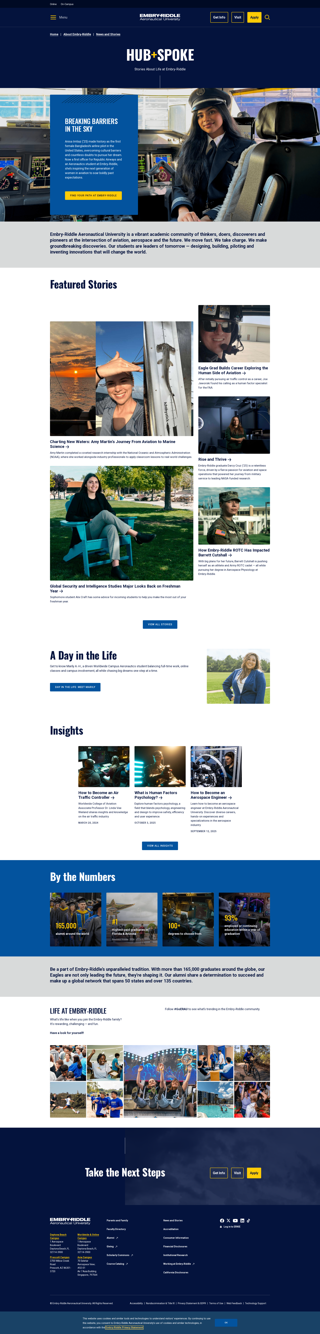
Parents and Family (117, 1220)
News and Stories (108, 34)
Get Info (219, 17)
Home (54, 34)
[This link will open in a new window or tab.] (222, 1220)
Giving (110, 1246)
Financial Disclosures (175, 1246)
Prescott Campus (60, 1257)
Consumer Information (176, 1237)
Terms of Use (216, 1303)
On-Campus (67, 4)
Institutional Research (175, 1255)
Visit (237, 17)
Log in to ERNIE (232, 1226)
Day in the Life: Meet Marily (75, 687)
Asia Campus (85, 1257)
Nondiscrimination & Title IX (160, 1303)
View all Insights (160, 845)
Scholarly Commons (118, 1255)
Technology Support (255, 1303)
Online (53, 4)
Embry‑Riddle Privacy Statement (124, 1327)
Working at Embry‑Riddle (177, 1263)
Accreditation (170, 1229)
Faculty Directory (116, 1229)
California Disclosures (175, 1272)
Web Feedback (234, 1303)
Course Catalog (115, 1263)
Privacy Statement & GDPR (192, 1303)
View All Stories (160, 624)
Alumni (110, 1237)
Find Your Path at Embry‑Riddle (93, 195)
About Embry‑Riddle (77, 34)
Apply (254, 1173)
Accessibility (136, 1303)
